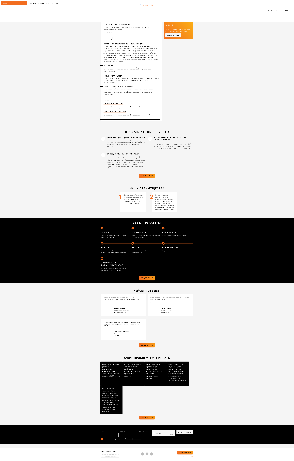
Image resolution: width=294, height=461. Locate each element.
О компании (32, 3)
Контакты (55, 3)
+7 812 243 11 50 (287, 11)
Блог (47, 3)
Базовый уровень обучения (117, 25)
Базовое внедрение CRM (115, 111)
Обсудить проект (173, 35)
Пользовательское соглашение (110, 456)
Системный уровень (113, 103)
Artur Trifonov (189, 456)
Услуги (4, 3)
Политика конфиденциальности (133, 439)
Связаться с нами (184, 432)
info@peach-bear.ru (274, 11)
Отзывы (41, 3)
